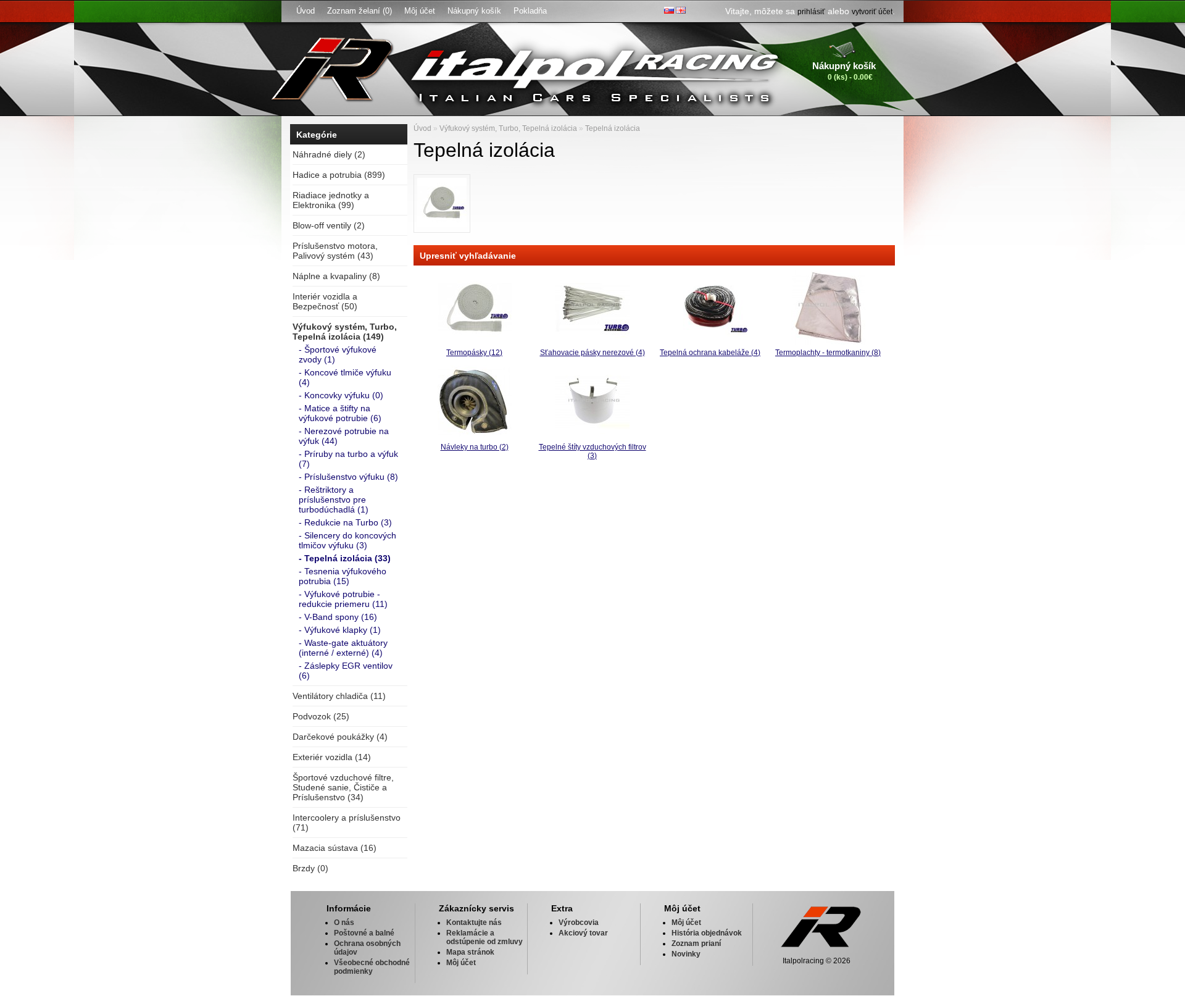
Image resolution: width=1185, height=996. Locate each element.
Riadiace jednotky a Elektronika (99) (331, 200)
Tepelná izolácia (612, 128)
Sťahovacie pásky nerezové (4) (592, 352)
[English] (681, 10)
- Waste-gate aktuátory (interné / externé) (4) (343, 648)
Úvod (305, 10)
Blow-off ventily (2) (329, 225)
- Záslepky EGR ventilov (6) (346, 670)
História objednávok (707, 933)
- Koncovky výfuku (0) (341, 395)
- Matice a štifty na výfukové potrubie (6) (340, 413)
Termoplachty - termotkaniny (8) (828, 352)
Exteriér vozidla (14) (332, 757)
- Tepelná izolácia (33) (345, 558)
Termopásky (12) (474, 352)
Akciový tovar (583, 933)
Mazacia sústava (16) (334, 848)
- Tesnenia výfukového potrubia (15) (342, 576)
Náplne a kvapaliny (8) (336, 276)
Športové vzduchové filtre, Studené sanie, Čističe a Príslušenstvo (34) (343, 787)
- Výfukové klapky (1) (340, 630)
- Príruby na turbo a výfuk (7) (348, 459)
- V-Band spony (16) (338, 617)
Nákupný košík (474, 10)
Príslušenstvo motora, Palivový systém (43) (335, 251)
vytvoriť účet (872, 11)
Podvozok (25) (321, 716)
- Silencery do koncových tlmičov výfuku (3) (347, 540)
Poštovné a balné (364, 933)
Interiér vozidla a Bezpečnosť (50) (325, 301)
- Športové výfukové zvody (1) (337, 354)
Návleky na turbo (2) (475, 447)
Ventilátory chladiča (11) (339, 696)
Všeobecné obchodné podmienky (372, 967)
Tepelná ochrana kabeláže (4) (710, 352)
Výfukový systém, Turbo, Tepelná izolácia (508, 128)
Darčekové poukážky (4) (340, 737)
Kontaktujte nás (474, 922)
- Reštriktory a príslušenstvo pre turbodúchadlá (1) (333, 499)
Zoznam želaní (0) (359, 10)
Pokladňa (530, 10)
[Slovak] (669, 10)
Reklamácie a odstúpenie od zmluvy (484, 937)
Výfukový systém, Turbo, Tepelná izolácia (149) (345, 331)
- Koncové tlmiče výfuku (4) (345, 377)
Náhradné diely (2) (329, 154)
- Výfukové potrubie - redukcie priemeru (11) (343, 599)
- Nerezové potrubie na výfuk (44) (344, 436)
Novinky (686, 954)
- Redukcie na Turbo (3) (345, 522)
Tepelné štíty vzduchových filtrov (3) (592, 451)
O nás (344, 922)
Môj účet (419, 10)
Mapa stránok (470, 952)
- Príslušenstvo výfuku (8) (348, 477)
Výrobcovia (579, 922)
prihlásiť (811, 11)
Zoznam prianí (696, 943)
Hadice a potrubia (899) (339, 175)
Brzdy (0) (310, 868)
